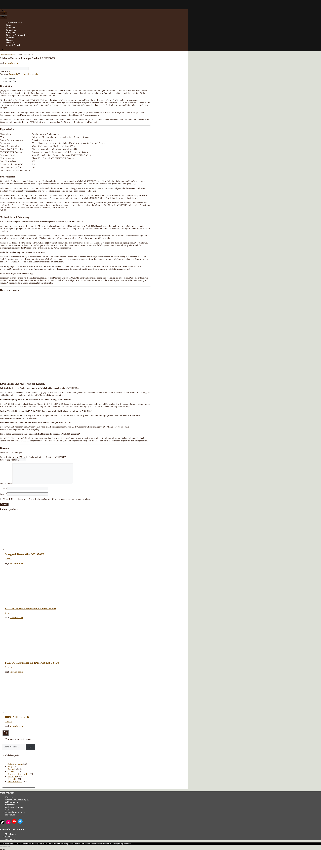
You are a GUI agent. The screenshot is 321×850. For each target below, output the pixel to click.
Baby (8, 25)
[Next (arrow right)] (4, 849)
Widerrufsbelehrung (14, 807)
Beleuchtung (12, 30)
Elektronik (11, 37)
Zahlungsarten (11, 802)
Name (3, 488)
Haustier (10, 42)
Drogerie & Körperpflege (17, 35)
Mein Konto (10, 834)
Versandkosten (11, 63)
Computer (10, 32)
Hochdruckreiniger (31, 74)
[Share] (4, 846)
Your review (6, 483)
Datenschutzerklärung (15, 812)
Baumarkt (10, 27)
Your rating (6, 460)
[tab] (77, 79)
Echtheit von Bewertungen (17, 800)
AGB (7, 810)
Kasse (7, 836)
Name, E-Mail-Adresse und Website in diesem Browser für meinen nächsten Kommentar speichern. (47, 499)
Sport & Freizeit (13, 45)
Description (10, 79)
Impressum (10, 815)
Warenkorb (6, 71)
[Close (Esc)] (1, 846)
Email (3, 494)
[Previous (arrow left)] (1, 849)
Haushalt (10, 40)
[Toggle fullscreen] (6, 846)
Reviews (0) (10, 81)
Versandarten (11, 805)
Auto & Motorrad (14, 22)
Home (2, 54)
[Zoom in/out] (9, 846)
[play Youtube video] (75, 335)
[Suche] (30, 747)
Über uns (9, 797)
